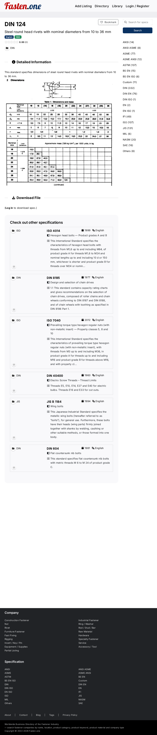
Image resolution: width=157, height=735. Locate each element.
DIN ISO (127, 99)
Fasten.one (34, 731)
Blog (38, 715)
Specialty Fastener (88, 639)
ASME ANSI (129, 59)
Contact (23, 715)
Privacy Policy (70, 715)
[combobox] (137, 22)
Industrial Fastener (88, 620)
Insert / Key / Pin (13, 643)
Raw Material (85, 631)
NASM (126, 139)
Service (82, 643)
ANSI (126, 42)
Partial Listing (12, 650)
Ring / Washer (85, 624)
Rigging (9, 639)
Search (138, 30)
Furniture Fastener (15, 631)
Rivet (7, 627)
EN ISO (127, 110)
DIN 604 (53, 448)
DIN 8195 (53, 278)
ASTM (126, 65)
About (8, 715)
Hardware (83, 635)
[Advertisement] (61, 524)
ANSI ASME (129, 47)
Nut (7, 624)
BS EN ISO (129, 76)
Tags (51, 715)
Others (126, 151)
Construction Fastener (17, 620)
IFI (124, 116)
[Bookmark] (14, 267)
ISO (125, 122)
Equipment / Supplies (16, 646)
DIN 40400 (55, 376)
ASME (126, 53)
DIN (125, 87)
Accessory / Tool (87, 646)
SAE (125, 145)
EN (124, 105)
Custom (127, 82)
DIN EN (127, 93)
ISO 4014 (53, 231)
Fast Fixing (11, 635)
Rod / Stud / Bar (87, 627)
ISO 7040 (54, 320)
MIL (125, 133)
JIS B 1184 (54, 401)
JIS (124, 128)
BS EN (126, 70)
